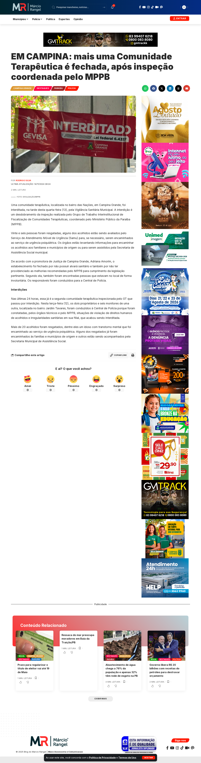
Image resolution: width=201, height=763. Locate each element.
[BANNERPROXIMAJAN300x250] (165, 162)
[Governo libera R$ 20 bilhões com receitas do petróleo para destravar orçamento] (166, 646)
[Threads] (161, 7)
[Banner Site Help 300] (165, 577)
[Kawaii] (157, 7)
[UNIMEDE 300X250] (165, 248)
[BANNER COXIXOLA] (165, 291)
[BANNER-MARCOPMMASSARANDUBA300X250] (165, 413)
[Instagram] (148, 7)
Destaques (43, 88)
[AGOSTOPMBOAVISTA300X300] (165, 119)
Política (177, 659)
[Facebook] (140, 7)
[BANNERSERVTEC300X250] (165, 373)
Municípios (125, 656)
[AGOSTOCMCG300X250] (165, 334)
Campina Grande (22, 88)
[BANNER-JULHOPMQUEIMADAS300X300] (165, 205)
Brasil (22, 656)
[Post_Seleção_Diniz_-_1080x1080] (165, 456)
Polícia (72, 88)
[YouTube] (144, 7)
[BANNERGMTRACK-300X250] (165, 499)
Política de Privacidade (102, 757)
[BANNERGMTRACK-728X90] (100, 39)
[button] (148, 757)
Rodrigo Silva (23, 180)
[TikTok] (152, 7)
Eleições (36, 659)
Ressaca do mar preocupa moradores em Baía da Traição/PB (78, 638)
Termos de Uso (127, 757)
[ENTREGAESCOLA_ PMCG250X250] (165, 538)
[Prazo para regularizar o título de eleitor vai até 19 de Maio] (34, 646)
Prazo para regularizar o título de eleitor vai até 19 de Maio (33, 668)
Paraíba (58, 88)
